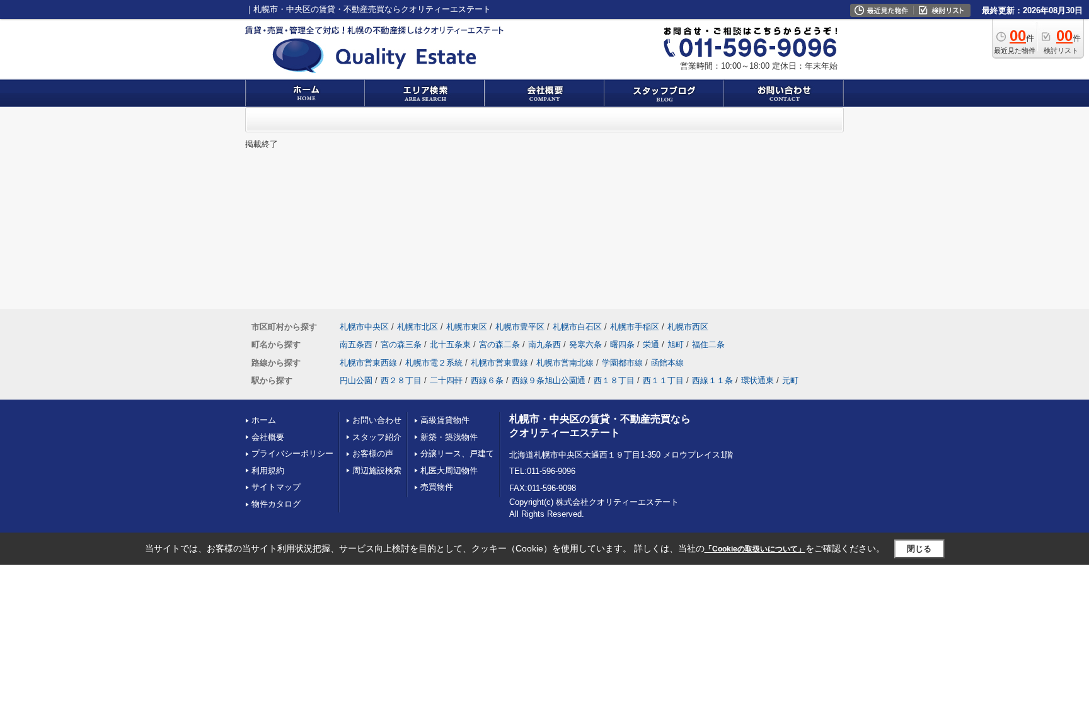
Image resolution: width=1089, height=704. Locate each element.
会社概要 (267, 437)
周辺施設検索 (376, 470)
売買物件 (436, 487)
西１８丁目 (614, 380)
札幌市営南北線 (565, 362)
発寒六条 (585, 344)
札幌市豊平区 (519, 327)
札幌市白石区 (577, 327)
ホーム (263, 420)
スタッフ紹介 (376, 437)
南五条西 (356, 344)
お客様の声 (372, 453)
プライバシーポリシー (292, 453)
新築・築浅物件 (449, 437)
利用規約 (267, 470)
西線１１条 (712, 380)
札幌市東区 (466, 327)
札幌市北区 (417, 327)
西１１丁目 (663, 380)
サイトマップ (276, 487)
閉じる (919, 548)
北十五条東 (450, 344)
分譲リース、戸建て (457, 453)
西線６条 (487, 380)
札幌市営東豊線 (499, 362)
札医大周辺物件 (449, 470)
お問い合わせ (376, 420)
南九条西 (544, 344)
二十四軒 (446, 380)
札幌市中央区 (364, 327)
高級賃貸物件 (445, 420)
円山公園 (356, 380)
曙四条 (622, 344)
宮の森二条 (499, 344)
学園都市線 (622, 362)
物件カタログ (276, 504)
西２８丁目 (401, 380)
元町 (790, 380)
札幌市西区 (687, 327)
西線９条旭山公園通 (548, 380)
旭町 (675, 344)
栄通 (651, 344)
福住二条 (708, 344)
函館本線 (667, 362)
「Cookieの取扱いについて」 (755, 549)
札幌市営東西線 (368, 362)
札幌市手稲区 (634, 327)
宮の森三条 (401, 344)
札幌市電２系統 (434, 362)
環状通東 (757, 380)
